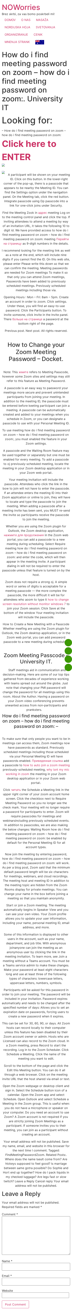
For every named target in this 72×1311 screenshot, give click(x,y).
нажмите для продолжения (24, 535)
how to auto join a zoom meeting (46, 765)
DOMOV (10, 20)
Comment (10, 1214)
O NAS (25, 20)
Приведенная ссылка (47, 761)
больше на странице (27, 319)
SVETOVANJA (45, 27)
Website (7, 1290)
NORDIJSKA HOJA (17, 27)
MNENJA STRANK (17, 42)
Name (7, 1261)
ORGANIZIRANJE (16, 34)
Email (7, 1275)
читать (16, 790)
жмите (23, 372)
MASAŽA (42, 20)
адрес (42, 212)
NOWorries (21, 7)
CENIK (38, 34)
